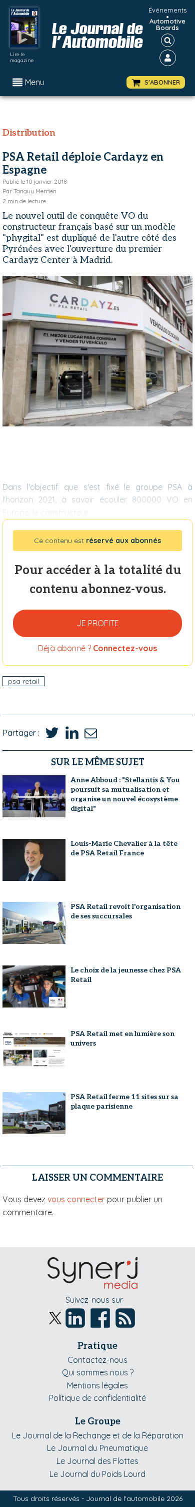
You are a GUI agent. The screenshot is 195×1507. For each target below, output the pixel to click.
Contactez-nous (98, 1360)
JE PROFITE (97, 623)
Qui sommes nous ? (98, 1372)
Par (29, 191)
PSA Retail (23, 681)
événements (167, 10)
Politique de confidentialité (97, 1398)
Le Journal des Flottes (97, 1461)
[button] (155, 82)
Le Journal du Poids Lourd (98, 1474)
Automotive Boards (168, 24)
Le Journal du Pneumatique (97, 1448)
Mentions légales (97, 1385)
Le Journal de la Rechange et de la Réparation (98, 1435)
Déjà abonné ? (97, 648)
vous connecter (76, 1199)
